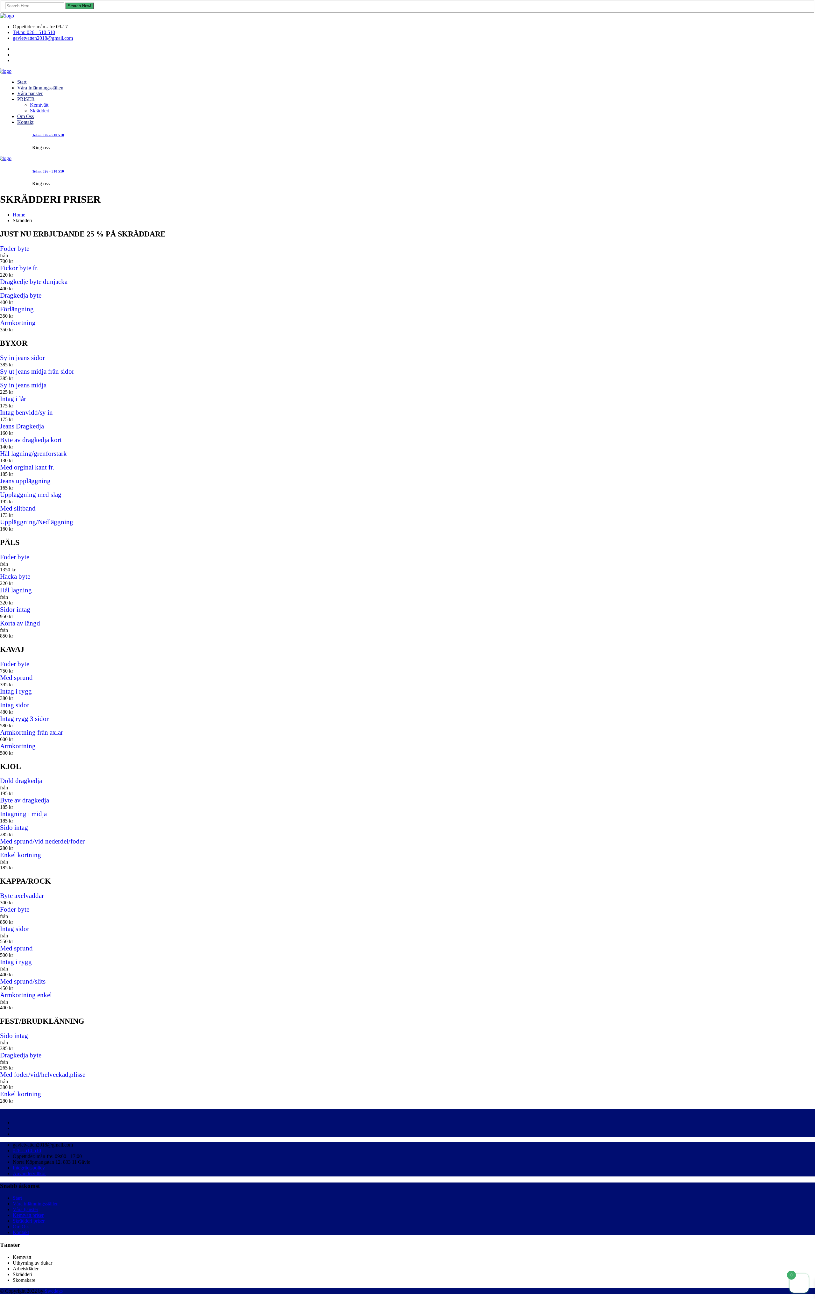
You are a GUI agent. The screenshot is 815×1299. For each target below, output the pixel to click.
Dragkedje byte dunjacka (33, 282)
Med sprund (16, 677)
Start (21, 82)
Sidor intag (15, 609)
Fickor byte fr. (19, 268)
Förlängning (17, 309)
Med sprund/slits (23, 981)
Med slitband (18, 508)
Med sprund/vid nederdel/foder (42, 841)
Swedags (54, 1291)
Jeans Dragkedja (22, 426)
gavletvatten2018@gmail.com (43, 38)
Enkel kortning (20, 855)
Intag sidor (14, 705)
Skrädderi (39, 110)
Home (20, 214)
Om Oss (25, 116)
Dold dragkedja (21, 781)
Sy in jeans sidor (22, 358)
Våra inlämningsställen (36, 1203)
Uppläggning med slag (30, 494)
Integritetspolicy (29, 1167)
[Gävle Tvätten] (7, 15)
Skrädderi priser (29, 1221)
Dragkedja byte (20, 295)
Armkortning (18, 323)
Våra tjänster (30, 93)
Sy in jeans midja (23, 385)
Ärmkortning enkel (26, 995)
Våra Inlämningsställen (40, 87)
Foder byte (14, 248)
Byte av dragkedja (24, 800)
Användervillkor (29, 1173)
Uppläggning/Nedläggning (36, 522)
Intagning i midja (23, 814)
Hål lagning (16, 590)
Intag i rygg (16, 691)
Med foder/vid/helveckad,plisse (42, 1074)
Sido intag (14, 827)
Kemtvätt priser (28, 1215)
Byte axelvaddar (22, 896)
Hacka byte (15, 576)
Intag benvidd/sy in (26, 412)
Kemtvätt (39, 105)
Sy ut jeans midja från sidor (37, 371)
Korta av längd (20, 623)
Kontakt (25, 122)
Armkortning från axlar (31, 732)
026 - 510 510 (27, 1150)
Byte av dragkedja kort (31, 440)
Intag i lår (13, 399)
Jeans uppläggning (25, 481)
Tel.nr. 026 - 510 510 (34, 32)
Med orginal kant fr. (27, 467)
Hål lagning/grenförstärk (33, 453)
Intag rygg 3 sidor (24, 719)
